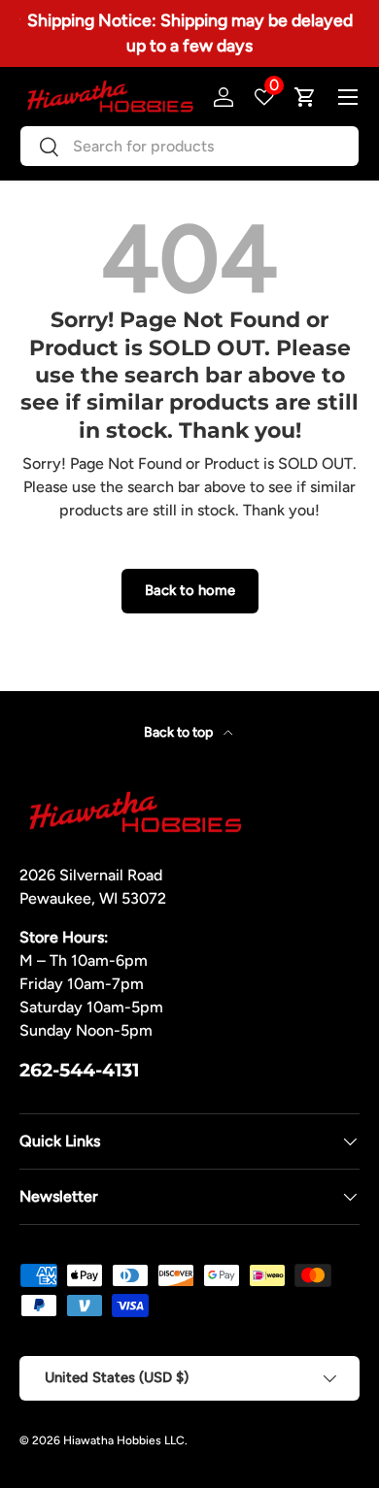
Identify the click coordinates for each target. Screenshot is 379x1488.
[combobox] (189, 146)
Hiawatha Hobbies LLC (124, 1440)
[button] (305, 97)
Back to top (180, 732)
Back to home (190, 590)
